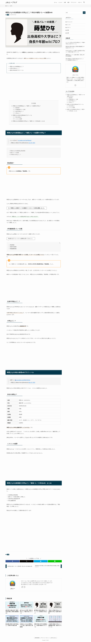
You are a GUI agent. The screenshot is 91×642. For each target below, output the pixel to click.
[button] (12, 561)
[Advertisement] (34, 86)
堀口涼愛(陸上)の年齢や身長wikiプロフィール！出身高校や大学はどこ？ (75, 59)
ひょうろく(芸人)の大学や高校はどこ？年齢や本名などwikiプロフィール (75, 43)
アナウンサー (69, 21)
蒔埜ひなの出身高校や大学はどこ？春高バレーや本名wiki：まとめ (29, 121)
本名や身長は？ (18, 117)
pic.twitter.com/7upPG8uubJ (24, 140)
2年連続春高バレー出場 (20, 109)
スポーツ (69, 27)
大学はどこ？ (18, 113)
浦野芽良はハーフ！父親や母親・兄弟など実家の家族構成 (75, 55)
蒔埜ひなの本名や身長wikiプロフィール (22, 115)
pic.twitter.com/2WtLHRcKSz (23, 380)
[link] (22, 587)
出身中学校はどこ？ (19, 111)
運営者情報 (37, 637)
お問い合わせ (53, 637)
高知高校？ (17, 107)
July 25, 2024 (32, 142)
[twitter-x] (24, 587)
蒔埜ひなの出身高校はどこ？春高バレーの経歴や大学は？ (27, 105)
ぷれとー (12, 588)
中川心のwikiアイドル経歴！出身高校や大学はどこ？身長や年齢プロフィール (75, 51)
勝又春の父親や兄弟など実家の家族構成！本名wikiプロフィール (75, 47)
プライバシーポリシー (45, 637)
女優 (8, 14)
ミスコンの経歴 (18, 118)
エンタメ (69, 24)
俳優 (68, 30)
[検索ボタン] (84, 2)
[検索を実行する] (84, 12)
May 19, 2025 (32, 382)
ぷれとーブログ (11, 2)
